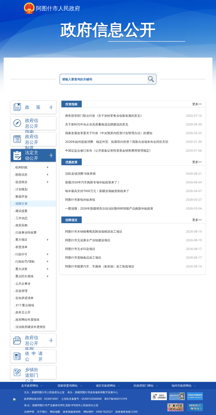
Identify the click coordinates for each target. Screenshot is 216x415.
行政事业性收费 (26, 232)
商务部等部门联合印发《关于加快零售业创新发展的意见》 (104, 115)
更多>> (197, 104)
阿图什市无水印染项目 (80, 249)
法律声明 (29, 411)
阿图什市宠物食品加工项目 (83, 257)
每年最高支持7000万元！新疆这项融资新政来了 (97, 191)
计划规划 (21, 189)
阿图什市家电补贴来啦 (80, 199)
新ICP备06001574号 (115, 398)
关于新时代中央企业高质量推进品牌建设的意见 (96, 124)
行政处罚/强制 (24, 261)
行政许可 (21, 254)
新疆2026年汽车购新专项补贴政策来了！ (92, 182)
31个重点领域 (24, 305)
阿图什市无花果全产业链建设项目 (87, 240)
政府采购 (21, 225)
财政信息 (21, 174)
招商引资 (21, 203)
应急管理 (21, 291)
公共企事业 (23, 283)
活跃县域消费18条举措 (80, 173)
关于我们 (42, 411)
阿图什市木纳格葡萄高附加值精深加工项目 (93, 231)
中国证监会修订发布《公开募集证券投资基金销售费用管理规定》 (108, 150)
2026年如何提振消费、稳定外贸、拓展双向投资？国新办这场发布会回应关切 (116, 141)
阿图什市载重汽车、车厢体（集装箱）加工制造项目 (99, 266)
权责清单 (21, 247)
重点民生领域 (24, 276)
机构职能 (21, 167)
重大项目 (21, 239)
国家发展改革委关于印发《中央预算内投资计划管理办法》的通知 (108, 133)
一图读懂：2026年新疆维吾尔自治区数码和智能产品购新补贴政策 (109, 208)
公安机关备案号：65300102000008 (81, 398)
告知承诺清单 (24, 298)
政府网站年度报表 (27, 319)
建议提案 (21, 211)
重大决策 (21, 269)
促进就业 (21, 182)
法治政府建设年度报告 (30, 327)
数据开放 (21, 196)
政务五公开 (23, 312)
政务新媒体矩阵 (72, 411)
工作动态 (21, 218)
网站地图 (55, 411)
